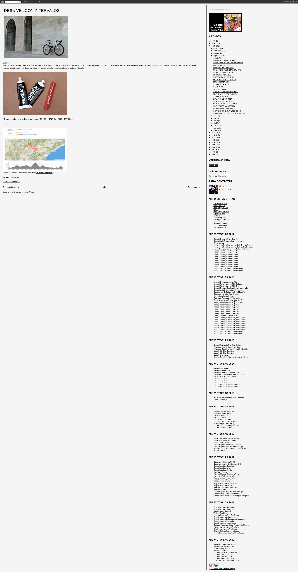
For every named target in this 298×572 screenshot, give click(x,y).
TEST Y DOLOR (219, 89)
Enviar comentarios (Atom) (24, 192)
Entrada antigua (194, 187)
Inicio (104, 187)
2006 (214, 152)
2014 (214, 133)
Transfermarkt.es (220, 227)
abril (215, 123)
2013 (214, 135)
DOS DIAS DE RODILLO (223, 99)
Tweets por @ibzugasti (217, 176)
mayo (215, 121)
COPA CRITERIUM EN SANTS (225, 60)
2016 (214, 43)
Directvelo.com (219, 206)
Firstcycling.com (219, 218)
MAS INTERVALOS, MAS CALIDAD (227, 70)
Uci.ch (215, 210)
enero (215, 130)
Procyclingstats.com (221, 212)
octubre (216, 53)
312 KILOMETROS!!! (221, 82)
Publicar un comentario (11, 182)
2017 (214, 41)
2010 (214, 142)
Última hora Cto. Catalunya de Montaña (228, 63)
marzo (216, 125)
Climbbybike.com (220, 225)
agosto (216, 58)
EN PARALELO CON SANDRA (225, 94)
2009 (214, 145)
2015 (214, 46)
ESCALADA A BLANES (222, 75)
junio (215, 118)
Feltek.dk (216, 216)
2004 (214, 154)
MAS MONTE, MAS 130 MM (224, 106)
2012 (214, 138)
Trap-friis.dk (217, 221)
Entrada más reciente (11, 187)
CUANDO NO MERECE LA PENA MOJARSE (231, 113)
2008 (214, 147)
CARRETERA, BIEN (221, 96)
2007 (214, 150)
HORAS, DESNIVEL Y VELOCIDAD (227, 111)
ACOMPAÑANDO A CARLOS (224, 80)
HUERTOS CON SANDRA (223, 77)
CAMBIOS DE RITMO (221, 84)
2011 (213, 140)
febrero (216, 128)
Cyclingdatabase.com (221, 220)
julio (215, 116)
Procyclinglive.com (220, 208)
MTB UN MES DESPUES (223, 109)
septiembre (217, 56)
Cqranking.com (219, 214)
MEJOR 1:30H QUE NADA (223, 101)
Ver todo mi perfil (225, 189)
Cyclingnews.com (220, 204)
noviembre (217, 51)
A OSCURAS (218, 87)
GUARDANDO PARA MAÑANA (225, 92)
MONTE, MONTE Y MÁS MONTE (226, 104)
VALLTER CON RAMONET (223, 68)
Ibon (222, 186)
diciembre (217, 48)
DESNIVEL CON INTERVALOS (32, 10)
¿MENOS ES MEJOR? (222, 65)
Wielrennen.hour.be (220, 223)
